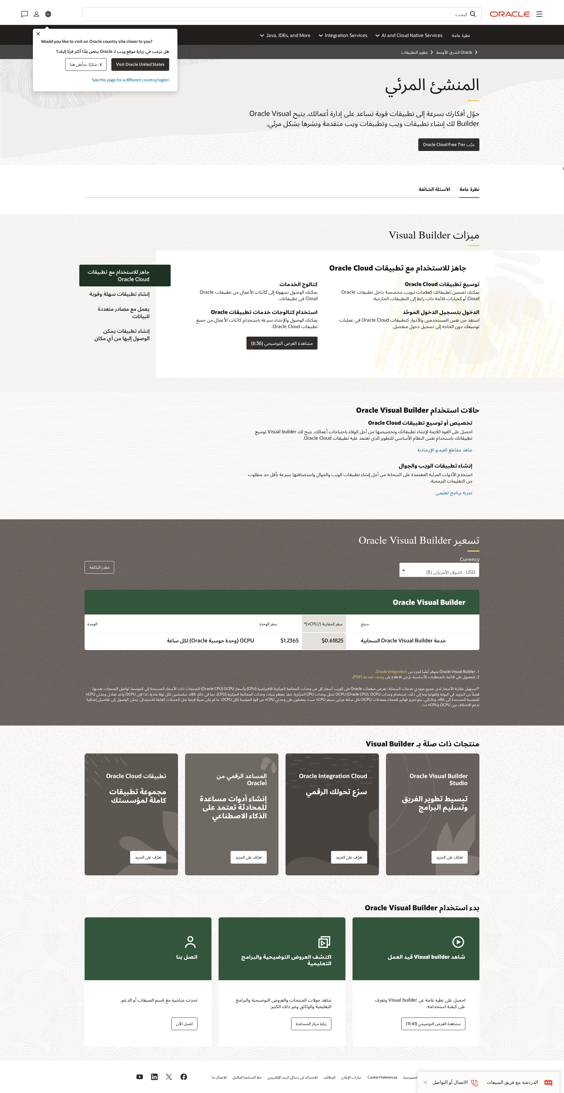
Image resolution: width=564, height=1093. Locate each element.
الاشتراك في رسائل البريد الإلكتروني (293, 1077)
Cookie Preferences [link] (382, 1077)
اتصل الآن (184, 1023)
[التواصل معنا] (24, 14)
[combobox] (282, 14)
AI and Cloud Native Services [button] (412, 35)
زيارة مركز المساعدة (311, 1023)
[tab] (125, 275)
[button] (539, 14)
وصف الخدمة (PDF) (368, 676)
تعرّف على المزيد (449, 857)
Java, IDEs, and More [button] (288, 35)
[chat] (548, 1082)
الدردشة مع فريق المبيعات (512, 1082)
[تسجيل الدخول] (36, 14)
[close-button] (425, 1082)
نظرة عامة (461, 35)
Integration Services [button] (346, 35)
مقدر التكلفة (99, 567)
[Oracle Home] (510, 14)
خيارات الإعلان (351, 1077)
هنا (425, 704)
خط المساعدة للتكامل (247, 1077)
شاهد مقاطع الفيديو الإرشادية (444, 449)
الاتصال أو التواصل (450, 1082)
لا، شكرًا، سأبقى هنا (86, 64)
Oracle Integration (391, 671)
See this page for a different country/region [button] (130, 80)
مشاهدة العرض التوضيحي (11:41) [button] (433, 1023)
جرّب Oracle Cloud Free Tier (449, 144)
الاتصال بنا (219, 1077)
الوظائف (329, 1077)
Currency (469, 559)
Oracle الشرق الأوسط (454, 52)
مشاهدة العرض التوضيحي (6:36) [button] (282, 343)
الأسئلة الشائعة (434, 189)
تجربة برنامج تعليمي (454, 492)
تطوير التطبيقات (414, 52)
